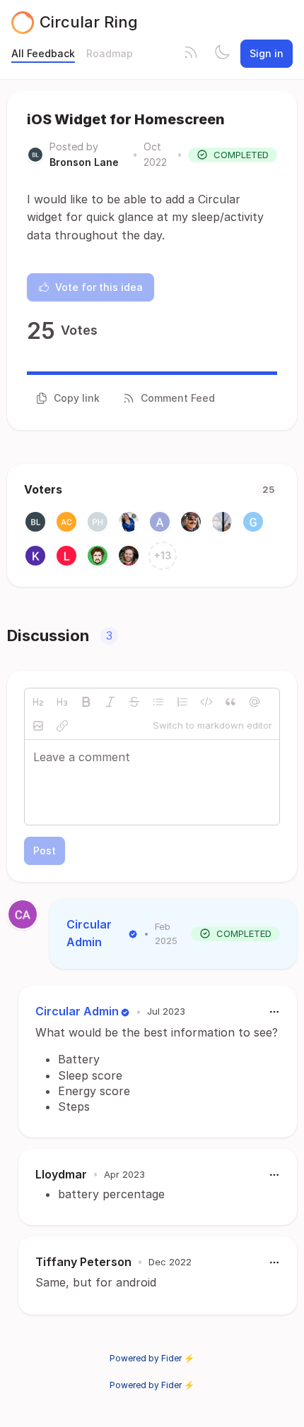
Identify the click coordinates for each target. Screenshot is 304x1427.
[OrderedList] (182, 701)
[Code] (206, 701)
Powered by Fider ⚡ (152, 1358)
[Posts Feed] (191, 53)
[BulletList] (158, 701)
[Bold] (86, 701)
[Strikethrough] (134, 701)
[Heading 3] (62, 701)
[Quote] (230, 701)
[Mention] (254, 701)
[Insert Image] (38, 725)
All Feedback (43, 53)
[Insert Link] (62, 725)
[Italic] (110, 701)
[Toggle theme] (222, 53)
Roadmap (109, 53)
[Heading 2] (38, 701)
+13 (163, 555)
